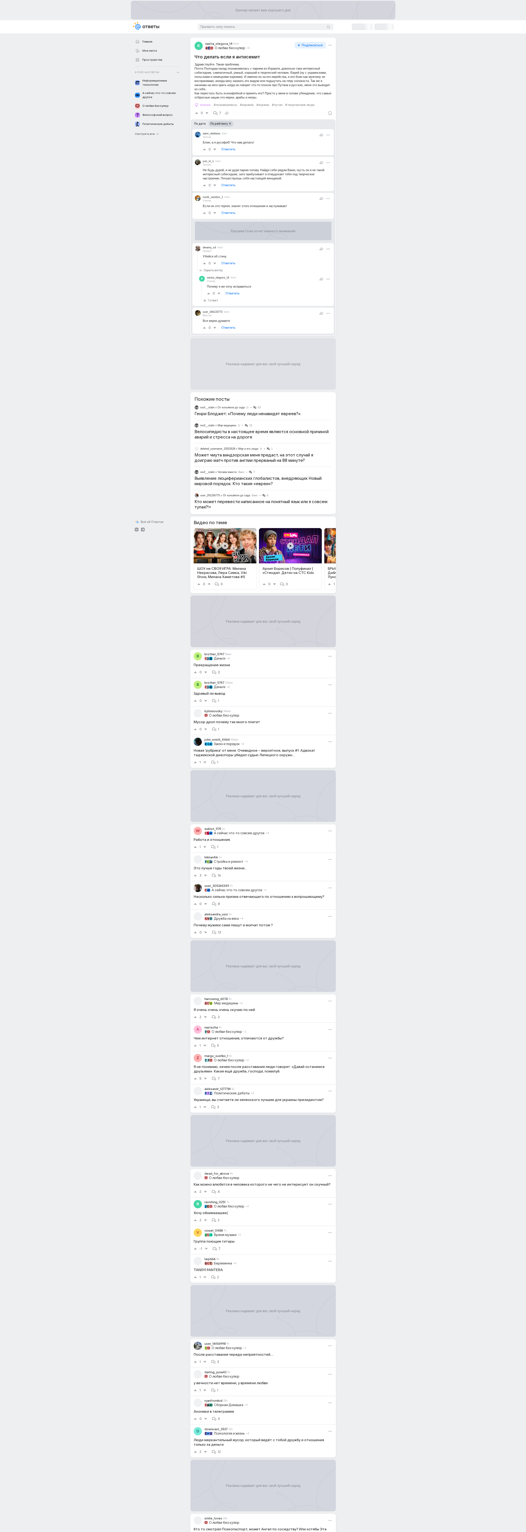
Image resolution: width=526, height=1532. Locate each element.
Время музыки (225, 1235)
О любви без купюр (230, 48)
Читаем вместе (227, 472)
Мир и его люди (248, 448)
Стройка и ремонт (228, 862)
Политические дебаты (231, 1093)
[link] (225, 559)
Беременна (223, 1263)
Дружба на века (226, 919)
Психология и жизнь (229, 1433)
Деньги (219, 658)
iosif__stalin (207, 407)
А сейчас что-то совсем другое (239, 833)
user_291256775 (210, 495)
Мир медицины (227, 425)
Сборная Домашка (228, 1405)
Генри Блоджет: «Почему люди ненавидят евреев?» (247, 414)
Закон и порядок (227, 744)
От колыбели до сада (231, 407)
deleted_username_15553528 (217, 448)
